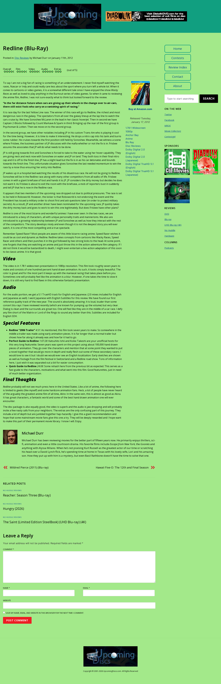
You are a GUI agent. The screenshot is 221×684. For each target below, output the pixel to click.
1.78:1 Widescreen (136, 127)
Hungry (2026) (13, 509)
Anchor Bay (132, 135)
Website (7, 600)
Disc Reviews (22, 58)
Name (6, 588)
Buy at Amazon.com (140, 109)
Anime (129, 138)
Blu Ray (130, 142)
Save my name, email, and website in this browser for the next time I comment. (45, 613)
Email (86, 588)
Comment (8, 549)
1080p (129, 131)
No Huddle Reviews (12, 490)
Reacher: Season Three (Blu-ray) (27, 495)
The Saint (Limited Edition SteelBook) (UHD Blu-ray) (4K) (44, 522)
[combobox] (181, 98)
